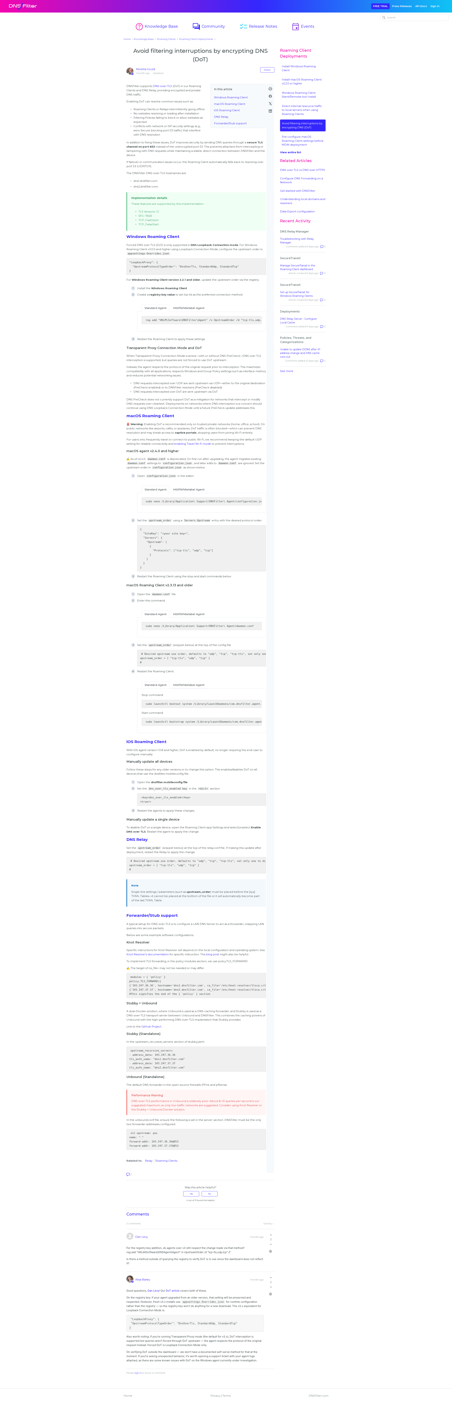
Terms (226, 1395)
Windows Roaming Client (231, 97)
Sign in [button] (434, 6)
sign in (138, 1372)
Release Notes (258, 26)
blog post (212, 954)
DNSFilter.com (318, 1395)
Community (208, 26)
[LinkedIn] (270, 111)
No (209, 1193)
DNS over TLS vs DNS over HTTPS (302, 170)
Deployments (290, 311)
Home (127, 39)
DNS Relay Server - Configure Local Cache (298, 320)
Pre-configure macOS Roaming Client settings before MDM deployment (302, 140)
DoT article (173, 1290)
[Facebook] (270, 96)
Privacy (215, 1395)
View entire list (290, 152)
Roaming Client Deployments (196, 39)
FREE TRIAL (380, 6)
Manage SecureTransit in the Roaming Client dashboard (297, 267)
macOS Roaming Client (229, 104)
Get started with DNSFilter (297, 190)
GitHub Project (151, 1026)
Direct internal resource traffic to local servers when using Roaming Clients (302, 110)
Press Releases (402, 6)
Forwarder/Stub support (230, 123)
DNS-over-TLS (162, 86)
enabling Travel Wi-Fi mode (192, 443)
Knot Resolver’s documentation (147, 954)
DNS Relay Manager (294, 231)
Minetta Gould (145, 69)
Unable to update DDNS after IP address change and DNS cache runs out (300, 353)
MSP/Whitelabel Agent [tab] (188, 308)
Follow (267, 69)
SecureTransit (290, 258)
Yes (191, 1193)
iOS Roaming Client (227, 110)
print (270, 88)
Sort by (267, 1223)
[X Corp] (270, 103)
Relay (148, 1160)
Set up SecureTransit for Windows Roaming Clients (296, 294)
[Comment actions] (270, 1251)
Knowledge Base (156, 26)
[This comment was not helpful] (270, 1244)
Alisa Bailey (142, 1279)
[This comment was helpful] (270, 1235)
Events (302, 26)
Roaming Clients (166, 39)
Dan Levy (141, 1236)
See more (286, 371)
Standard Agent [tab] (155, 308)
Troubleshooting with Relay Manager (297, 240)
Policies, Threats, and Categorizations (295, 340)
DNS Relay (221, 116)
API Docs (421, 6)
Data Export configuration (297, 211)
